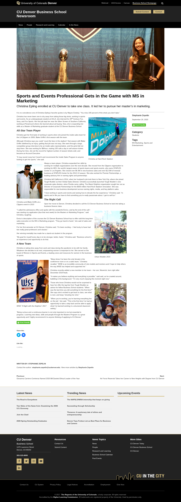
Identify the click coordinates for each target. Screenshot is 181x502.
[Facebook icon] (20, 461)
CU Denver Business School (141, 447)
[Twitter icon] (27, 461)
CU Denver (134, 451)
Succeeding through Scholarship (81, 406)
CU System (39, 485)
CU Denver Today (137, 444)
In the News (73, 25)
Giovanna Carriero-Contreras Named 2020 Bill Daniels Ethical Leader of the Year (48, 378)
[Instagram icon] (34, 461)
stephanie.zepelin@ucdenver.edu (46, 367)
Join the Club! (23, 415)
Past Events (97, 458)
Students (135, 135)
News (21, 25)
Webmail (104, 3)
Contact (158, 12)
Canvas (127, 3)
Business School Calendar (102, 455)
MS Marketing (137, 143)
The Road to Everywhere (27, 400)
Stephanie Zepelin (86, 367)
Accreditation (89, 485)
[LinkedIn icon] (20, 468)
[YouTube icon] (41, 461)
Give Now (120, 485)
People (29, 25)
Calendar (61, 25)
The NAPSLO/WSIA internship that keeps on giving (88, 400)
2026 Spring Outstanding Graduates (32, 421)
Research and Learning (45, 25)
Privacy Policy (55, 485)
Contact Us (59, 444)
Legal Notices (72, 485)
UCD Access (116, 3)
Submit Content (142, 12)
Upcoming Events (129, 393)
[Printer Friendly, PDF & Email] (139, 125)
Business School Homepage (144, 3)
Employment (105, 485)
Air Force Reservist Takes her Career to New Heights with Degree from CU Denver (132, 378)
